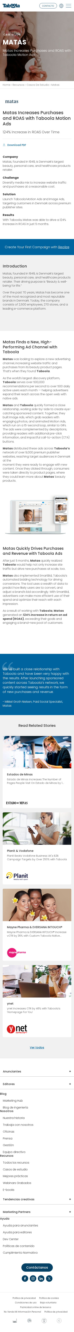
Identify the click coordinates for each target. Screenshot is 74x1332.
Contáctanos (37, 1267)
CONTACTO (48, 5)
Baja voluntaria (48, 1302)
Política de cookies (49, 1298)
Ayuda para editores (17, 1232)
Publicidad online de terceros (35, 1307)
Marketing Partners (17, 1212)
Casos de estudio (15, 1170)
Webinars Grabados (17, 1183)
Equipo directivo (14, 1152)
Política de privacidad (24, 1298)
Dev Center (10, 1239)
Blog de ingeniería (15, 1108)
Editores (9, 1084)
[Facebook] (25, 1278)
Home (6, 84)
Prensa (7, 1139)
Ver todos (37, 1047)
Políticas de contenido (18, 1246)
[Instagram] (33, 1278)
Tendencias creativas (18, 1199)
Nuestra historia (14, 1118)
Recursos (18, 84)
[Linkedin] (41, 1278)
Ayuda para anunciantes (20, 1226)
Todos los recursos (16, 1163)
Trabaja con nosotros (18, 1125)
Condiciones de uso (26, 1302)
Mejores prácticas (15, 1176)
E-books (8, 1190)
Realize (63, 247)
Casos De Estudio (38, 84)
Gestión (8, 1145)
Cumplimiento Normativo (20, 1253)
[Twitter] (49, 1278)
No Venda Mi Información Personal (22, 1311)
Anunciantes (12, 1071)
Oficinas (8, 1132)
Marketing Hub (13, 1101)
